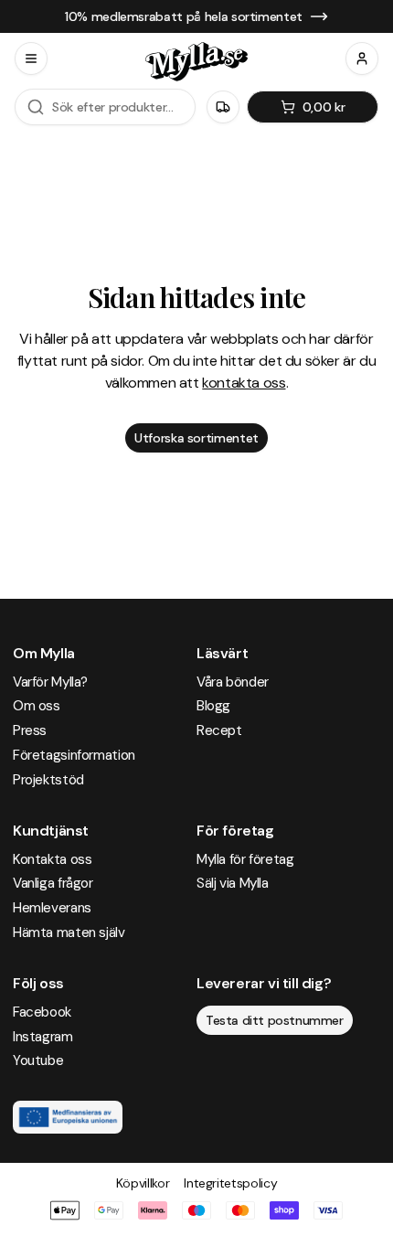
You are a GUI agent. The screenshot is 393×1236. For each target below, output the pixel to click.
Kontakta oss (52, 859)
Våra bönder (232, 682)
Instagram (43, 1037)
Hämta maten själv (69, 932)
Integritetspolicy (230, 1183)
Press (30, 730)
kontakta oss (243, 382)
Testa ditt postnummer (275, 1020)
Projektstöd (48, 780)
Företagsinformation (74, 755)
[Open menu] (31, 58)
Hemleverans (52, 908)
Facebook (42, 1012)
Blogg (213, 706)
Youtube (38, 1060)
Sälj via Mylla (232, 883)
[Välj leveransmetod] (223, 107)
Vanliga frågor (53, 883)
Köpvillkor (143, 1183)
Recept (219, 730)
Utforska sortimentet (196, 438)
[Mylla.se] (196, 61)
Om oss (36, 706)
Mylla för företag (245, 859)
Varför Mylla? (50, 682)
